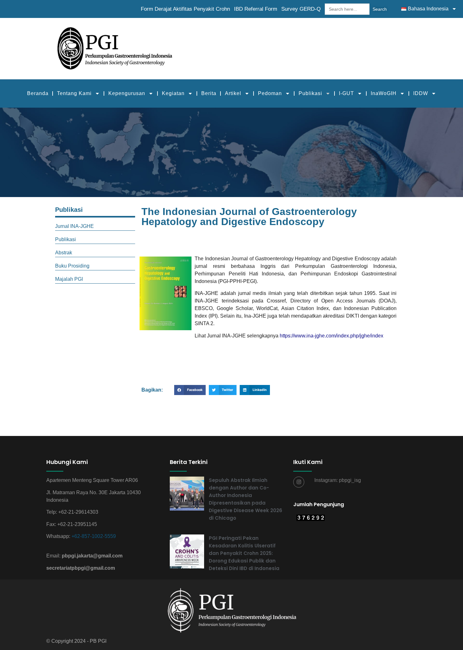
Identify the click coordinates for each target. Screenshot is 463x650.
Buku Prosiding (72, 265)
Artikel (233, 93)
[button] (190, 390)
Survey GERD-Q (301, 9)
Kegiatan (173, 93)
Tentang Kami (74, 93)
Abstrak (63, 252)
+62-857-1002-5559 (93, 536)
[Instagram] (298, 482)
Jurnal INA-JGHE (74, 226)
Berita (208, 93)
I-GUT (346, 93)
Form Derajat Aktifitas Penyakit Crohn (185, 9)
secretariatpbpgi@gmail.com (80, 568)
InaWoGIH (384, 93)
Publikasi (310, 93)
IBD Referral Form (255, 9)
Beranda (38, 93)
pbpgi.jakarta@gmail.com (92, 555)
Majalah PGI (69, 279)
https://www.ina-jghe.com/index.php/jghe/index (331, 335)
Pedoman (270, 93)
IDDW (420, 93)
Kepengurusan (126, 93)
